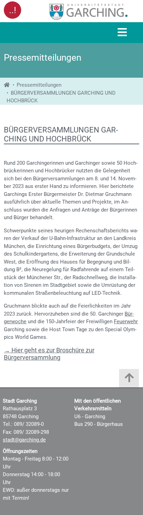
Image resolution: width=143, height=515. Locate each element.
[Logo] (88, 11)
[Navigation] (122, 32)
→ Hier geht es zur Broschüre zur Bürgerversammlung (49, 353)
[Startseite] (7, 85)
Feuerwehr (126, 321)
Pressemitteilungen (39, 85)
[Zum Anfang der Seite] (129, 379)
